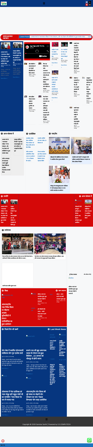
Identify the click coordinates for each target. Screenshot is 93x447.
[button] (44, 3)
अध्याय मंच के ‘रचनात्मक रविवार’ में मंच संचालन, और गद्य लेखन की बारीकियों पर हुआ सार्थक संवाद (58, 37)
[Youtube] (86, 4)
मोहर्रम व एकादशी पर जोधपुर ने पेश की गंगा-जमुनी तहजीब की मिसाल (76, 84)
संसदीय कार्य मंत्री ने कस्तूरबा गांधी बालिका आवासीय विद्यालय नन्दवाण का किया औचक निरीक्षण (81, 159)
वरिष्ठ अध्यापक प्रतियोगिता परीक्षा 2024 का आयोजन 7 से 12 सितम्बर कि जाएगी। (30, 156)
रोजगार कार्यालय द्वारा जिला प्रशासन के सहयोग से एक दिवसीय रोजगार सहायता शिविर (42, 156)
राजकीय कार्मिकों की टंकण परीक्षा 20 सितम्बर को (42, 140)
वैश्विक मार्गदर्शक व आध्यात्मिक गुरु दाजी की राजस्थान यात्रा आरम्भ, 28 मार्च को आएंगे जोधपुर (62, 370)
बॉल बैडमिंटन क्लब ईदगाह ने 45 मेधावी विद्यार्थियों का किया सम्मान (32, 68)
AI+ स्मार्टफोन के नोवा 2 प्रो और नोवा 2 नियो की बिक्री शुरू (64, 54)
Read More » (4, 78)
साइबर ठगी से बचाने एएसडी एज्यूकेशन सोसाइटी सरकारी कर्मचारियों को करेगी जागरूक (55, 84)
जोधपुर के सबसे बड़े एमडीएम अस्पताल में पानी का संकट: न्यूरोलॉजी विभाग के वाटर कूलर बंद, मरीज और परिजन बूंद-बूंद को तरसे (52, 374)
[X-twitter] (89, 2)
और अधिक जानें (87, 274)
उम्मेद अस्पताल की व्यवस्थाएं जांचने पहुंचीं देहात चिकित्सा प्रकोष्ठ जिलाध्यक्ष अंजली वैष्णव (6, 165)
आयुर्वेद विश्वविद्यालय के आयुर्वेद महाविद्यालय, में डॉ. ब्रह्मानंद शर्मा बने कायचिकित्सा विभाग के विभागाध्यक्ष (62, 348)
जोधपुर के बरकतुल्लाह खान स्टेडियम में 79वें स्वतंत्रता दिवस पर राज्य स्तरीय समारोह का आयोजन (59, 188)
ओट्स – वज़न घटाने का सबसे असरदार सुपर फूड (60, 296)
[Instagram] (89, 4)
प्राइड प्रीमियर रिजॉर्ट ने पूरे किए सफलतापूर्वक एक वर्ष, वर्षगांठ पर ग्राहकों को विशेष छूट (14, 215)
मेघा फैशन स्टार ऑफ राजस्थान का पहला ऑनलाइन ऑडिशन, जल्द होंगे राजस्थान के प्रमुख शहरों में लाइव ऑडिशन (46, 108)
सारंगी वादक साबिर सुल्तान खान (9, 285)
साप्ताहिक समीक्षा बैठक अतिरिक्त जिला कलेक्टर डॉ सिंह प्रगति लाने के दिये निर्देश (30, 142)
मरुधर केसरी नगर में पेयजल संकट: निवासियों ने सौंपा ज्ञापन (53, 345)
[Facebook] (86, 2)
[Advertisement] (46, 20)
